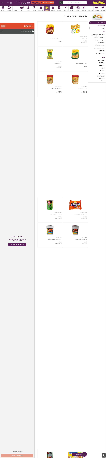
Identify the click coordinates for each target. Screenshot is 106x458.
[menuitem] (103, 8)
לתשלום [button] (3, 26)
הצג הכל (103, 80)
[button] (22, 3)
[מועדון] (43, 3)
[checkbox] (97, 35)
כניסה (2, 2)
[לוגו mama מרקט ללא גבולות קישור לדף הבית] (98, 3)
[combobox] (73, 2)
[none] (75, 34)
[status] (26, 25)
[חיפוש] (61, 2)
